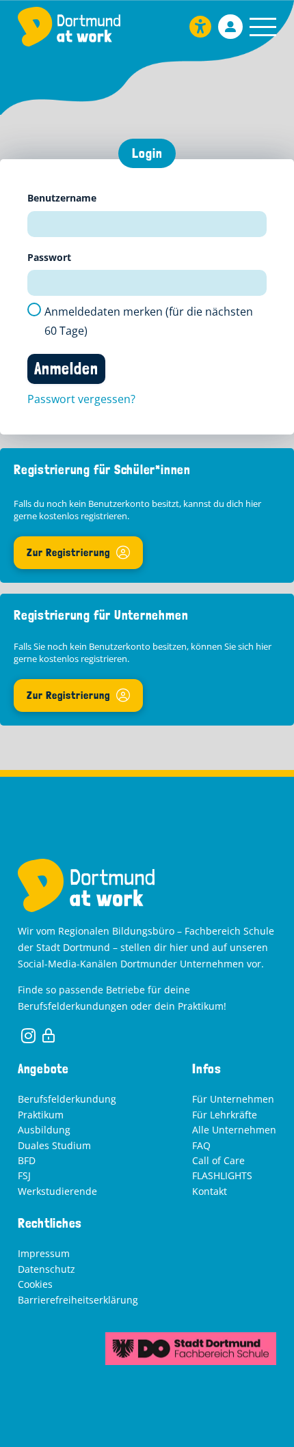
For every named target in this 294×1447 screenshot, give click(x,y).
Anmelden (66, 368)
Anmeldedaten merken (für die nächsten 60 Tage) (148, 320)
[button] (263, 27)
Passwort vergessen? (81, 398)
